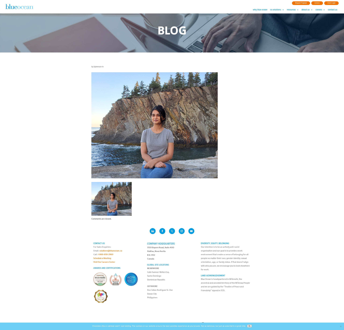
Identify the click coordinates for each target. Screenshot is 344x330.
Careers (317, 3)
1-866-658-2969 (105, 254)
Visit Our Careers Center (104, 262)
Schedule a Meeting (102, 258)
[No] (340, 326)
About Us (306, 9)
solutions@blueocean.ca (110, 250)
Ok (249, 326)
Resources (291, 9)
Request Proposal (301, 3)
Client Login (331, 3)
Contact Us (332, 9)
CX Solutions (275, 9)
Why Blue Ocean (260, 9)
